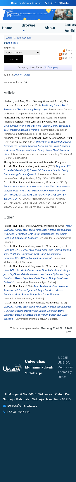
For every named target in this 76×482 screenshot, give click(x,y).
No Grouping (51, 67)
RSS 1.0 (67, 54)
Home (7, 28)
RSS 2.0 (67, 58)
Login (9, 37)
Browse (28, 27)
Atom (69, 50)
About (49, 28)
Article (18, 74)
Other (27, 74)
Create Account (23, 37)
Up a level (12, 42)
